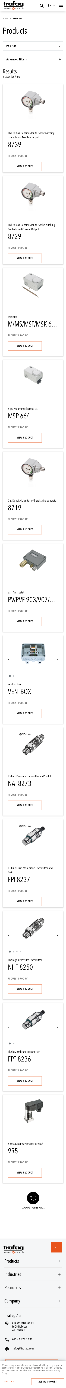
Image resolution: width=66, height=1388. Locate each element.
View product (25, 166)
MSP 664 (19, 416)
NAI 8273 (19, 784)
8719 (14, 508)
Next (57, 659)
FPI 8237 (19, 880)
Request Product (18, 156)
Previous (8, 659)
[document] (33, 1369)
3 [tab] (17, 951)
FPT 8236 (19, 1059)
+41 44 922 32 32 (22, 1339)
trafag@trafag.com (22, 1348)
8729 (14, 237)
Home (5, 18)
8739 (14, 145)
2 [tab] (13, 676)
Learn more (9, 1381)
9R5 (13, 1151)
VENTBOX (19, 692)
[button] (52, 5)
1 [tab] (10, 676)
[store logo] (13, 5)
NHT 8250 (20, 967)
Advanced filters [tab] (16, 59)
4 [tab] (20, 951)
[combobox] (33, 46)
